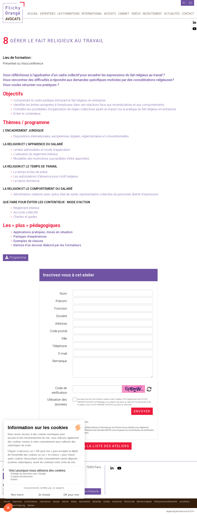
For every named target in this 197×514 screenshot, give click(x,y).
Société (61, 316)
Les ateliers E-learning (15, 505)
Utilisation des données (57, 402)
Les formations (69, 13)
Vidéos (136, 13)
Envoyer (142, 411)
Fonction (60, 308)
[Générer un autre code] (148, 389)
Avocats (110, 13)
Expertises (47, 13)
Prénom (61, 301)
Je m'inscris (91, 491)
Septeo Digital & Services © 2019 (180, 511)
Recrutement (152, 13)
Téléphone (59, 346)
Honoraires (117, 502)
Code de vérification (59, 390)
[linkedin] (112, 468)
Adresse (61, 323)
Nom (63, 293)
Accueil (33, 13)
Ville (64, 338)
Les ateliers (184, 502)
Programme (18, 257)
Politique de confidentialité (165, 502)
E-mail (62, 353)
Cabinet (123, 13)
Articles (31, 505)
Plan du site (129, 502)
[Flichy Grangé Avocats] (13, 12)
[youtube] (119, 468)
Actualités (172, 13)
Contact (188, 13)
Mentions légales (144, 502)
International (92, 13)
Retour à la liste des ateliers (98, 446)
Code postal (58, 331)
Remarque (59, 361)
